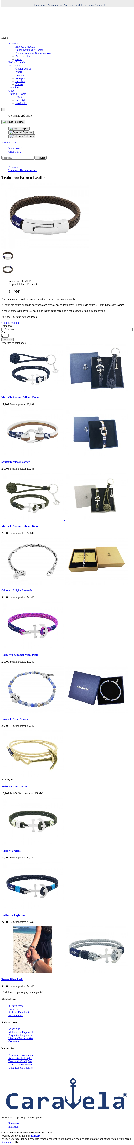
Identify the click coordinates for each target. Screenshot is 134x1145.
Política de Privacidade (21, 1055)
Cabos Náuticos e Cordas (29, 49)
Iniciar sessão (15, 148)
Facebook (13, 1123)
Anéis (18, 71)
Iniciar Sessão (16, 1005)
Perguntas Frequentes (20, 1035)
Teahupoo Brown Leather (22, 170)
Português (28, 136)
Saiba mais (7, 1141)
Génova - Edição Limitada (16, 590)
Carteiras (20, 81)
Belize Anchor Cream (14, 786)
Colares (19, 74)
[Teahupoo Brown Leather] (45, 247)
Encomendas (15, 1015)
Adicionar (7, 339)
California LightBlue (13, 915)
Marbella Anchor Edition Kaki (19, 526)
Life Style (20, 100)
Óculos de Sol (23, 68)
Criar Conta (14, 151)
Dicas (18, 96)
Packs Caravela (16, 62)
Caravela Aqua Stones (14, 719)
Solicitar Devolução (19, 1012)
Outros (19, 84)
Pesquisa (40, 158)
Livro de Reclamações (20, 1038)
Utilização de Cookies (20, 1067)
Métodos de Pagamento (21, 1032)
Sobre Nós (14, 1028)
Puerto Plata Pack (12, 979)
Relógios (20, 78)
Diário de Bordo (17, 93)
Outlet (11, 90)
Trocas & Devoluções (20, 1064)
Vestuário (13, 87)
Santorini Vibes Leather (15, 461)
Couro (18, 59)
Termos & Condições (20, 1061)
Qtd (3, 332)
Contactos (13, 1041)
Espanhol (27, 132)
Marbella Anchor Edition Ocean (20, 397)
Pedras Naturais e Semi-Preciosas (33, 52)
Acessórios (14, 65)
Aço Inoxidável (23, 56)
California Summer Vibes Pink (19, 654)
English (24, 128)
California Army (11, 850)
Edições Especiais (25, 46)
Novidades (21, 103)
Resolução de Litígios (20, 1058)
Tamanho (6, 325)
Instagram (13, 1126)
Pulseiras (13, 43)
